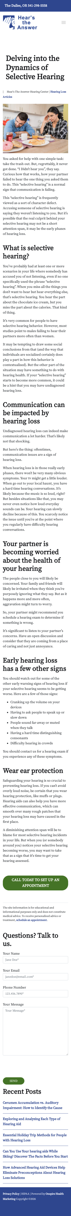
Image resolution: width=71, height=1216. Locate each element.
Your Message (13, 1004)
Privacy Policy (11, 1194)
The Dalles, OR (16, 5)
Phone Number (14, 987)
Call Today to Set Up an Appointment (35, 883)
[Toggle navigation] (63, 22)
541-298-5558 (37, 5)
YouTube (8, 1208)
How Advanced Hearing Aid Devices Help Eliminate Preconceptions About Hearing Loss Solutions (34, 1172)
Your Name (11, 953)
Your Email (11, 970)
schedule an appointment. (32, 920)
